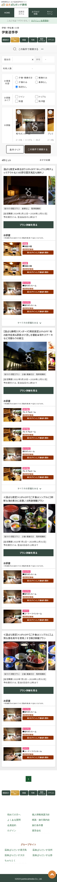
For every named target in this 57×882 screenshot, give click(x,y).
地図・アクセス (42, 40)
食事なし (43, 82)
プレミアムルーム (29, 412)
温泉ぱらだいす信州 (42, 850)
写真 (33, 40)
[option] (32, 125)
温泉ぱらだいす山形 (42, 855)
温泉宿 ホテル (21, 13)
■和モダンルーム (29, 285)
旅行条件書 (37, 825)
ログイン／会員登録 (39, 21)
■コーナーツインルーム (32, 613)
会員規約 (11, 825)
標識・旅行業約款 (41, 820)
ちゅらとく (10, 860)
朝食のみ (43, 77)
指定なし (23, 86)
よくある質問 (14, 820)
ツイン (22, 96)
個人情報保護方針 (41, 814)
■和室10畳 (27, 246)
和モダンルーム (28, 451)
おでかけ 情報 (35, 13)
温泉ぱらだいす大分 (15, 855)
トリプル (42, 96)
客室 (24, 40)
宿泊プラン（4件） (15, 40)
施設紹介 (6, 40)
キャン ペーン (50, 13)
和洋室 (42, 101)
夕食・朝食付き (25, 77)
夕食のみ (23, 82)
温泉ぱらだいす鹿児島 (16, 850)
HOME (7, 13)
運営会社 (36, 830)
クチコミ (51, 40)
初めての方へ (14, 814)
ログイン (11, 830)
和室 (21, 101)
